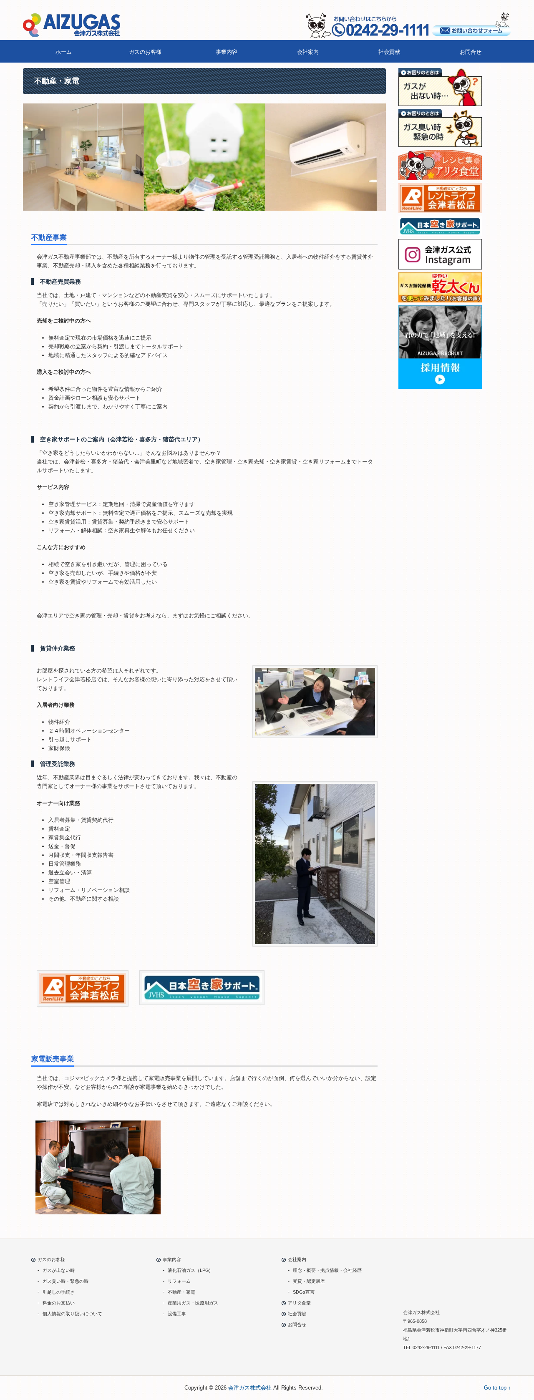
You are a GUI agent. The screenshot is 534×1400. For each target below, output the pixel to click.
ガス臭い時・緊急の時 (65, 1281)
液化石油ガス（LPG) (189, 1270)
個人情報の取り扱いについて (72, 1313)
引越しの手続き (59, 1291)
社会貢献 (389, 52)
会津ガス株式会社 (250, 1388)
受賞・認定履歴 (309, 1281)
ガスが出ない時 (59, 1270)
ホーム (63, 52)
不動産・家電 (181, 1291)
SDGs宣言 (304, 1291)
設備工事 (177, 1313)
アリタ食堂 (299, 1302)
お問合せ (470, 52)
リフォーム (179, 1281)
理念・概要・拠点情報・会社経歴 (327, 1270)
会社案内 (308, 52)
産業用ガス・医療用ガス (193, 1302)
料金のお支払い (59, 1302)
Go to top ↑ (497, 1388)
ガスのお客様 (145, 52)
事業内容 (226, 52)
